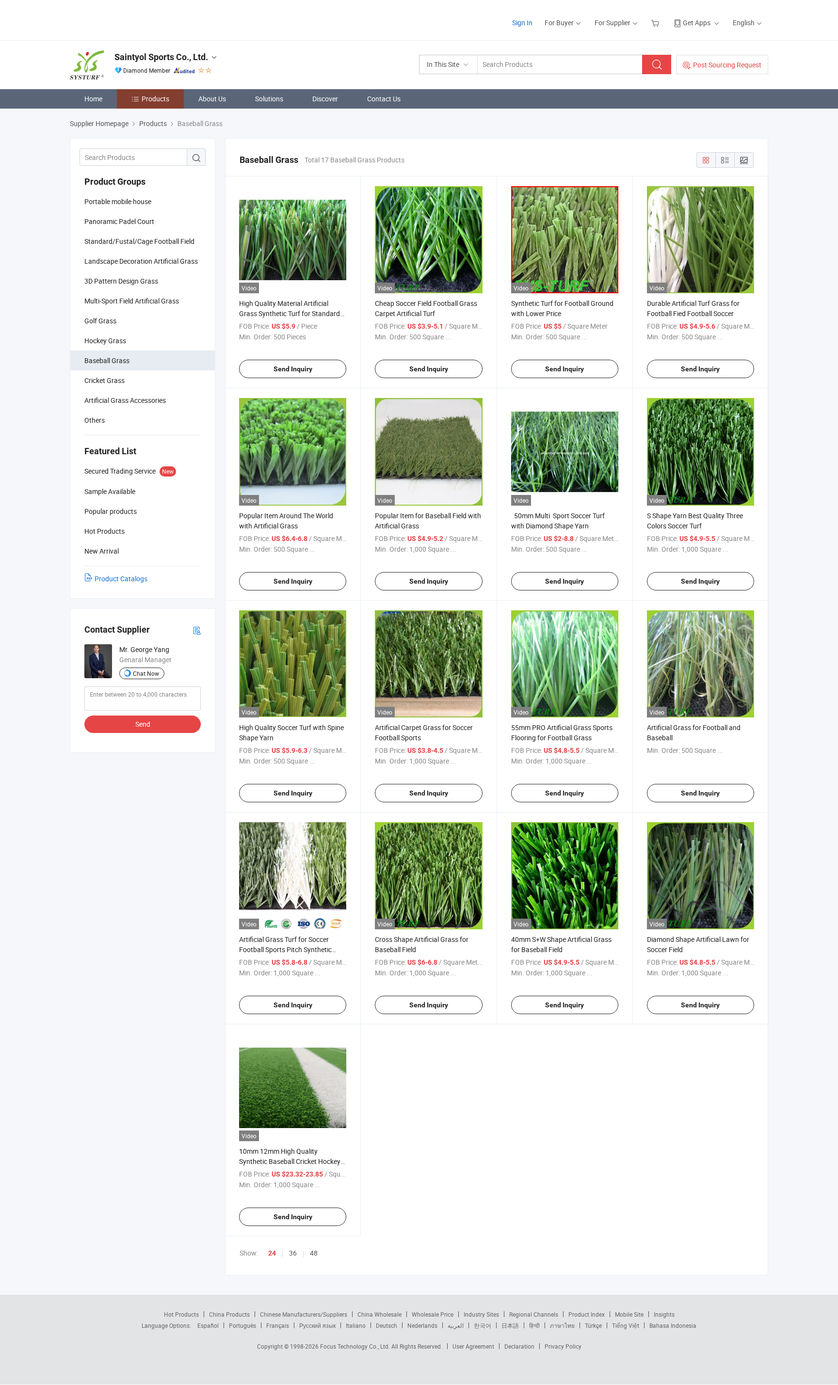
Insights (664, 1314)
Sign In (522, 22)
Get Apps (696, 22)
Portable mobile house (117, 201)
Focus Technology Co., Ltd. (355, 1346)
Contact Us (384, 98)
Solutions (269, 98)
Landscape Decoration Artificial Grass (141, 261)
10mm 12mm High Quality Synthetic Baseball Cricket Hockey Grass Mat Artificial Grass (289, 1161)
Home (93, 98)
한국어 (482, 1325)
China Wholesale (379, 1314)
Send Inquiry (293, 369)
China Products (229, 1314)
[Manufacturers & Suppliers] (132, 19)
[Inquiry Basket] (656, 22)
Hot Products (181, 1314)
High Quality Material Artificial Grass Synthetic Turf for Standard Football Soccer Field (289, 313)
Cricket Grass (104, 380)
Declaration (519, 1346)
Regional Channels (533, 1314)
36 (293, 1253)
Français (277, 1325)
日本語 (510, 1325)
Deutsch (386, 1325)
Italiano (356, 1325)
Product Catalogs (121, 578)
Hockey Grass (105, 340)
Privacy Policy (563, 1346)
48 (314, 1253)
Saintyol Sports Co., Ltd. (161, 57)
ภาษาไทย (562, 1325)
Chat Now (146, 673)
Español (208, 1325)
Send (142, 724)
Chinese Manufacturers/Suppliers (303, 1314)
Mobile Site (629, 1314)
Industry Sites (481, 1314)
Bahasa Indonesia (672, 1325)
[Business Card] (197, 630)
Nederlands (422, 1325)
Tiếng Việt (625, 1325)
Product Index (586, 1314)
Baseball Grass (106, 360)
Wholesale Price (432, 1314)
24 (272, 1253)
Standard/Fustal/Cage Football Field (139, 241)
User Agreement (473, 1346)
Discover (325, 98)
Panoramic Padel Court (119, 221)
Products (155, 98)
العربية (456, 1325)
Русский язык (317, 1325)
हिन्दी (534, 1325)
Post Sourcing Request (727, 64)
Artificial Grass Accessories (125, 400)
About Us (212, 98)
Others (94, 420)
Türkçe (593, 1325)
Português (242, 1325)
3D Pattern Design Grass (121, 281)
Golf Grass (100, 320)
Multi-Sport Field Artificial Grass (131, 300)
